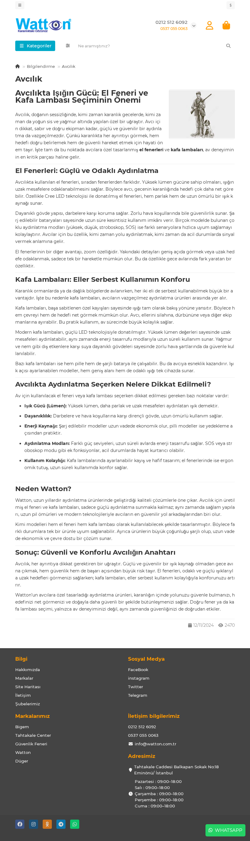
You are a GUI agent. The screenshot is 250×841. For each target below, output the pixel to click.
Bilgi (21, 659)
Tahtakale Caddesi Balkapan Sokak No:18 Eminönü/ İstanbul (176, 769)
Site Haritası (28, 686)
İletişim (23, 695)
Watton (23, 752)
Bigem (22, 726)
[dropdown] (19, 5)
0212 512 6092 (142, 726)
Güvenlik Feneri (31, 743)
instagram (138, 678)
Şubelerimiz (27, 703)
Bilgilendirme (41, 66)
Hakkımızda (27, 669)
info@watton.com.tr (155, 743)
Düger (21, 760)
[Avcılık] (202, 114)
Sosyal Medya (146, 659)
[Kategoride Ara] (67, 46)
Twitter (135, 686)
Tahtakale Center (33, 735)
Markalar (24, 678)
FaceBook (138, 669)
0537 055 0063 (143, 735)
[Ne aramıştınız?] (228, 46)
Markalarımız (32, 716)
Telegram (137, 695)
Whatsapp (227, 830)
